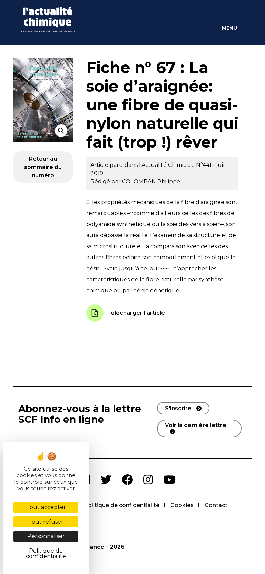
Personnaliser (46, 536)
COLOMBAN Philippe (151, 181)
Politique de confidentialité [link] (46, 553)
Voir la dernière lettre (195, 425)
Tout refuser (45, 521)
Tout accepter (46, 507)
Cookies (182, 505)
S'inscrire (178, 408)
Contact (216, 505)
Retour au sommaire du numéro (43, 167)
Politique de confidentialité (121, 505)
